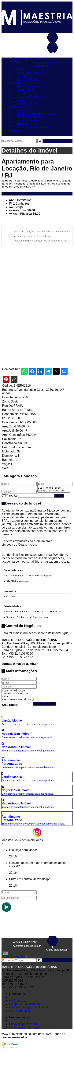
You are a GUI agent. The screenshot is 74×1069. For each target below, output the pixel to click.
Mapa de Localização (25, 1004)
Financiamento (27, 120)
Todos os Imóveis (44, 62)
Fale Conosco (20, 1010)
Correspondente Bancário (34, 127)
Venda (37, 59)
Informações (17, 106)
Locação (15, 83)
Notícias (22, 123)
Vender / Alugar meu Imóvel (35, 113)
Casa (20, 69)
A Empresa (24, 110)
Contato (14, 130)
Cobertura (23, 76)
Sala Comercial (27, 79)
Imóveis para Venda (24, 1024)
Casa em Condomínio (31, 72)
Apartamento (41, 66)
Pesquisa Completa (30, 117)
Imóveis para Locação (25, 1027)
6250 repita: (10, 704)
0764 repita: (9, 495)
